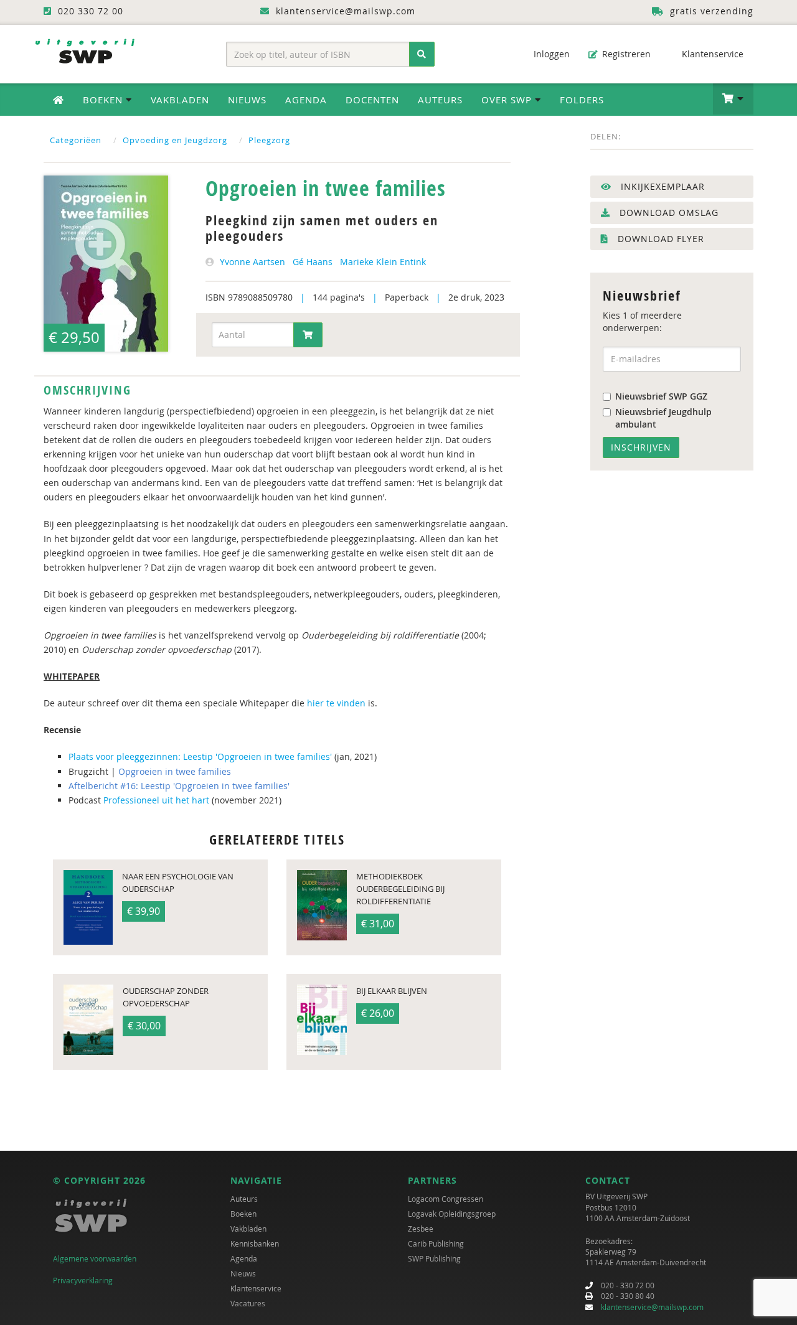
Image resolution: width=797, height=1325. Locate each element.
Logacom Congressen (445, 1199)
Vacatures (247, 1303)
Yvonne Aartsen (252, 262)
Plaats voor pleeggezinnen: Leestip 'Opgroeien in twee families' (200, 756)
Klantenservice (711, 54)
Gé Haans (312, 262)
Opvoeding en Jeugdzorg (175, 140)
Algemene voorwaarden (94, 1258)
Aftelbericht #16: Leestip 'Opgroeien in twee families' (179, 786)
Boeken (243, 1214)
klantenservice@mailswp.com (652, 1307)
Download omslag (667, 212)
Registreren (625, 54)
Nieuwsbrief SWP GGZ (661, 396)
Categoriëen (75, 140)
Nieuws (247, 99)
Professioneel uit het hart (156, 800)
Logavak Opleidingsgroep (452, 1214)
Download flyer (659, 239)
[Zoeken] (422, 54)
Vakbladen (180, 99)
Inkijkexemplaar (661, 186)
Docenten (372, 99)
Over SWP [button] (508, 99)
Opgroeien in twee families (174, 771)
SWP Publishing (434, 1258)
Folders (582, 99)
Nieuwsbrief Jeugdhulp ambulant (663, 418)
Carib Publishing (436, 1243)
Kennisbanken (254, 1243)
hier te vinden (334, 703)
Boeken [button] (104, 99)
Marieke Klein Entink (383, 262)
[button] (733, 99)
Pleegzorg (269, 140)
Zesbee (420, 1229)
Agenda (306, 99)
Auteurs (440, 99)
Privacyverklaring (83, 1280)
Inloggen (550, 54)
